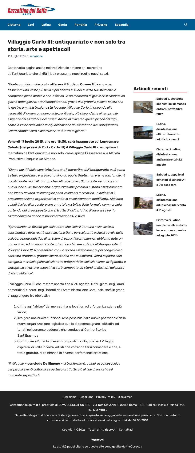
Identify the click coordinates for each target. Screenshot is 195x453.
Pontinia (80, 24)
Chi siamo (70, 397)
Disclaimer (125, 397)
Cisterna (14, 24)
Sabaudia (121, 24)
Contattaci (126, 429)
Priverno (100, 24)
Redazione (86, 397)
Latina (46, 24)
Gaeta (62, 24)
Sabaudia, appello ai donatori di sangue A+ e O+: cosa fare (171, 180)
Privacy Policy (105, 397)
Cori (31, 24)
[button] (186, 24)
